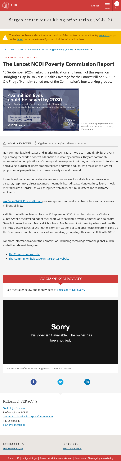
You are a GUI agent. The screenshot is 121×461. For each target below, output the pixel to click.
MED (13, 49)
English (95, 5)
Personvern (80, 458)
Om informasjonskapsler (60, 458)
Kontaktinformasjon (13, 448)
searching (104, 35)
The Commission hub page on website (39, 258)
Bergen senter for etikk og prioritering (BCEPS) (60, 20)
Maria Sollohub (20, 143)
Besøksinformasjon (72, 448)
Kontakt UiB (13, 458)
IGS (21, 49)
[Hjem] (5, 5)
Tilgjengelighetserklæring (100, 458)
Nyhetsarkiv (83, 49)
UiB (4, 49)
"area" (20, 39)
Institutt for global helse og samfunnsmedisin (28, 416)
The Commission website (24, 254)
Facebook (34, 382)
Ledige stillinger (29, 458)
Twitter (60, 382)
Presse (43, 458)
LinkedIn (87, 382)
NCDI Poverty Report (22, 201)
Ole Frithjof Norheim (14, 408)
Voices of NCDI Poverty (71, 290)
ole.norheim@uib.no (14, 424)
